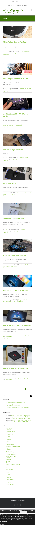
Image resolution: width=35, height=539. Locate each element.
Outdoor (27, 264)
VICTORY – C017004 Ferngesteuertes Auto (15, 255)
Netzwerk (8, 459)
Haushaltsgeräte (15, 53)
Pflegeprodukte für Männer (13, 464)
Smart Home (9, 466)
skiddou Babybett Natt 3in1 (13, 404)
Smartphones (9, 467)
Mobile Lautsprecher (11, 456)
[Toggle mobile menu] (31, 10)
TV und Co (12, 301)
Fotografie (8, 439)
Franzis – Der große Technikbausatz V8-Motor (15, 79)
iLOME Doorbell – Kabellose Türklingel (13, 218)
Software (8, 471)
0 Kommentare (25, 89)
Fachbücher (5, 89)
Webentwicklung (10, 484)
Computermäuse (21, 192)
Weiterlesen (5, 56)
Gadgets (28, 51)
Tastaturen (8, 477)
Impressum (9, 448)
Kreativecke (9, 451)
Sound (7, 472)
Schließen (2, 524)
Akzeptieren (24, 512)
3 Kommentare (21, 159)
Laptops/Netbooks (11, 454)
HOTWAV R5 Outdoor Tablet (13, 405)
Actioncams (9, 428)
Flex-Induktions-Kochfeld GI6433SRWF (15, 402)
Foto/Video (9, 438)
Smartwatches (6, 159)
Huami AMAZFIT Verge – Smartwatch (13, 150)
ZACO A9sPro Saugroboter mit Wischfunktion (15, 42)
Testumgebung (22, 53)
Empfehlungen (28, 88)
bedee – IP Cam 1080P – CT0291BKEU (20, 415)
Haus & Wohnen (6, 53)
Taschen (8, 476)
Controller (27, 124)
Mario (6, 51)
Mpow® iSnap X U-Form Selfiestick (20, 417)
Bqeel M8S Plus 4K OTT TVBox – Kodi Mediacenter (17, 325)
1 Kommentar (19, 301)
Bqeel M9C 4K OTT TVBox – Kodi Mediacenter (15, 368)
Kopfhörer (8, 449)
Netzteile (8, 458)
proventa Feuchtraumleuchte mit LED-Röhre (17, 409)
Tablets (8, 474)
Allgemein (23, 51)
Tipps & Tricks (9, 481)
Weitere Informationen (14, 512)
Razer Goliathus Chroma (9, 183)
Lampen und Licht (10, 453)
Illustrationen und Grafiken (13, 446)
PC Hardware (10, 125)
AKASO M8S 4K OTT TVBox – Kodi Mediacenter (16, 290)
